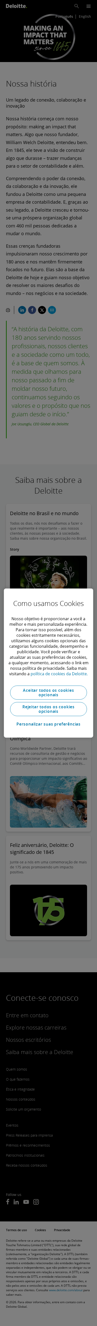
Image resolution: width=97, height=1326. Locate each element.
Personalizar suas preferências (48, 724)
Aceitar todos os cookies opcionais (48, 693)
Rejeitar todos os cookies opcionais (48, 709)
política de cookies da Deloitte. (59, 674)
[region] (48, 663)
